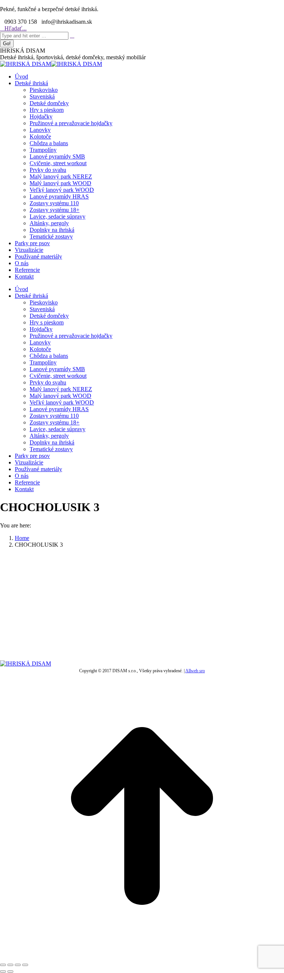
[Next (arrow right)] (10, 971)
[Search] (72, 35)
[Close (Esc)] (3, 965)
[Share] (10, 965)
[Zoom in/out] (25, 965)
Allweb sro (195, 670)
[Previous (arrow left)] (3, 971)
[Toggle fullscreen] (18, 965)
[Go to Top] (142, 956)
